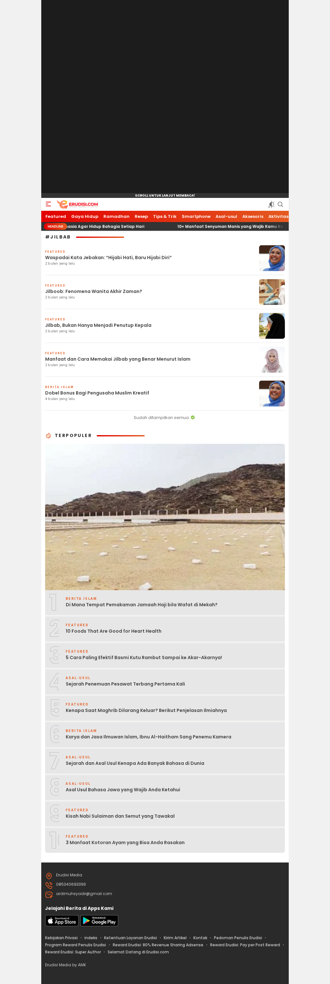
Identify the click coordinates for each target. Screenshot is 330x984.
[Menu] (48, 204)
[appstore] (62, 925)
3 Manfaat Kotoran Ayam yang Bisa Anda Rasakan (125, 842)
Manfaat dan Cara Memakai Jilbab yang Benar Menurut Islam (117, 359)
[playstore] (99, 925)
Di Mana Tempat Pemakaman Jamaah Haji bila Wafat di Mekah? (142, 604)
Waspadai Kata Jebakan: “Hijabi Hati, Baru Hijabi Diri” (108, 257)
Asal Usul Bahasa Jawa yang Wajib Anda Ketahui (123, 789)
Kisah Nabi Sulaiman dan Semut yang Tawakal (120, 816)
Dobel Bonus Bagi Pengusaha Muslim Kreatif (97, 393)
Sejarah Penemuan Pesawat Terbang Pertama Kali (125, 684)
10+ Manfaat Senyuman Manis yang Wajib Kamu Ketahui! (214, 226)
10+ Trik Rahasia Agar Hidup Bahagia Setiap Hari (71, 226)
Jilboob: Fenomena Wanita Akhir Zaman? (93, 291)
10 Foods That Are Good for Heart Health (113, 631)
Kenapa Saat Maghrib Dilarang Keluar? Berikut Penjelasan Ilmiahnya (146, 710)
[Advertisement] (165, 96)
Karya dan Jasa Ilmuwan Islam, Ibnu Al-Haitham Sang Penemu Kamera (148, 737)
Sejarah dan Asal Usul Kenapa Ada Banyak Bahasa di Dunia (135, 763)
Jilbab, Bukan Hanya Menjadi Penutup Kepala (98, 325)
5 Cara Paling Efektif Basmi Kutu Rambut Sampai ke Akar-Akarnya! (144, 657)
